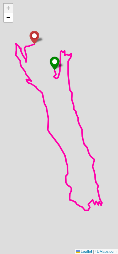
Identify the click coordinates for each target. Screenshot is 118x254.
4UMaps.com (105, 251)
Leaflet (86, 251)
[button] (55, 63)
